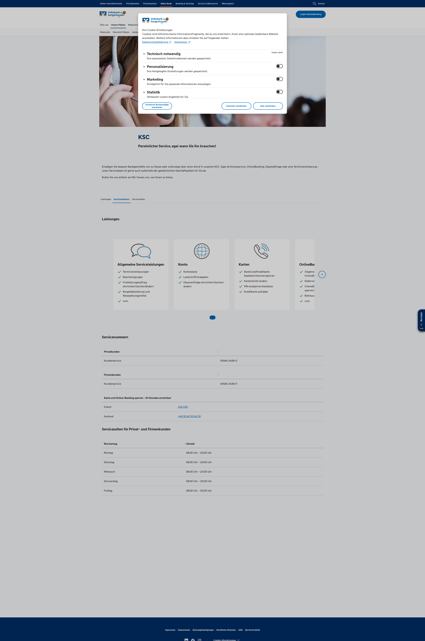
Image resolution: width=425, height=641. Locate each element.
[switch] (279, 66)
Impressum (181, 42)
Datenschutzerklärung (155, 42)
